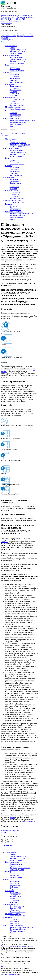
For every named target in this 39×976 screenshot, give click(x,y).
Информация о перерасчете (20, 51)
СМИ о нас (14, 80)
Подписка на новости (18, 82)
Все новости (14, 74)
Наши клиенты (15, 90)
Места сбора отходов (13, 107)
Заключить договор (17, 53)
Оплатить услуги (15, 21)
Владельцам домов (12, 55)
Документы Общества (18, 122)
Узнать (3, 966)
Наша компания (15, 86)
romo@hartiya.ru (29, 821)
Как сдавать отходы (17, 99)
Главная (12, 48)
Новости (8, 72)
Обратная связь (6, 23)
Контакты (8, 111)
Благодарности (15, 88)
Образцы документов (17, 124)
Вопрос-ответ (15, 69)
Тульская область (28, 15)
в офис (12, 818)
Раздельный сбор (11, 97)
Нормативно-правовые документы (22, 120)
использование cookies (11, 974)
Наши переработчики (17, 105)
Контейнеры (14, 94)
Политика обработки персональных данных (17, 946)
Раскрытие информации (14, 118)
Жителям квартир (11, 46)
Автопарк (13, 92)
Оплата (12, 126)
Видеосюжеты (15, 78)
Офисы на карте (15, 115)
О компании (9, 84)
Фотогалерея (14, 76)
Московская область (14, 15)
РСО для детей (15, 103)
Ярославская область (8, 17)
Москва (3, 15)
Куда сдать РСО (15, 101)
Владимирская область (25, 17)
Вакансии (4, 21)
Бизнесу (8, 65)
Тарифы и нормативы (18, 50)
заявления (4, 542)
